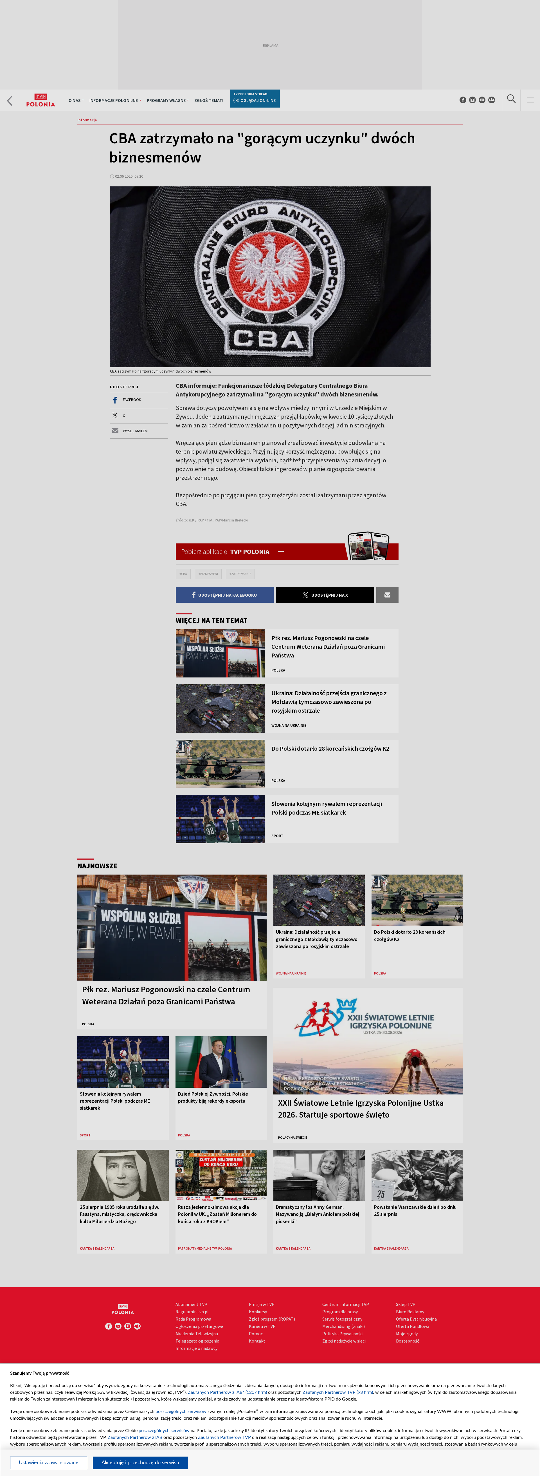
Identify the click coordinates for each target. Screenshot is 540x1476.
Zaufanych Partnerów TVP (224, 1437)
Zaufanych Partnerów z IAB (135, 1437)
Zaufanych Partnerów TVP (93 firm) (338, 1392)
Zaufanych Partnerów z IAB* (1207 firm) (227, 1392)
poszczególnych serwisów (181, 1411)
